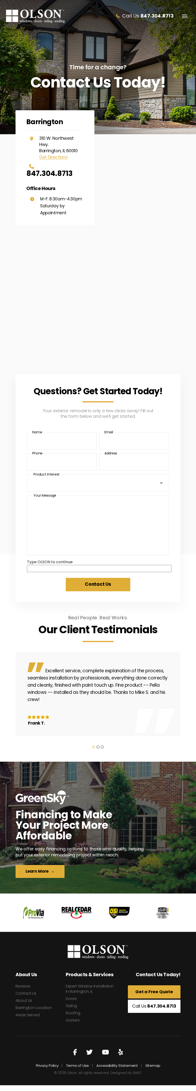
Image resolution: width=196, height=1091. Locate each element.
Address (110, 453)
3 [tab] (102, 747)
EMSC (137, 1072)
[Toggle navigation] (185, 16)
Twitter (90, 1052)
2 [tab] (98, 747)
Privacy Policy (47, 1065)
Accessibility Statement (117, 1065)
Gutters (72, 1020)
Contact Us (26, 993)
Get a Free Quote (154, 992)
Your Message (44, 495)
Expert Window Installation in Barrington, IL (90, 988)
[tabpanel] (98, 694)
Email (108, 432)
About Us (24, 1000)
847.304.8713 (49, 172)
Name (37, 432)
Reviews (23, 986)
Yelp (120, 1052)
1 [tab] (93, 747)
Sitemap (152, 1065)
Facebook (75, 1052)
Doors (71, 998)
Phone (37, 453)
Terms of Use (77, 1065)
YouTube (105, 1052)
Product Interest (46, 474)
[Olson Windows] (35, 16)
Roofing (73, 1013)
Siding (71, 1006)
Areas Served (28, 1015)
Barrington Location (34, 1007)
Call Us (147, 15)
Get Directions (53, 157)
